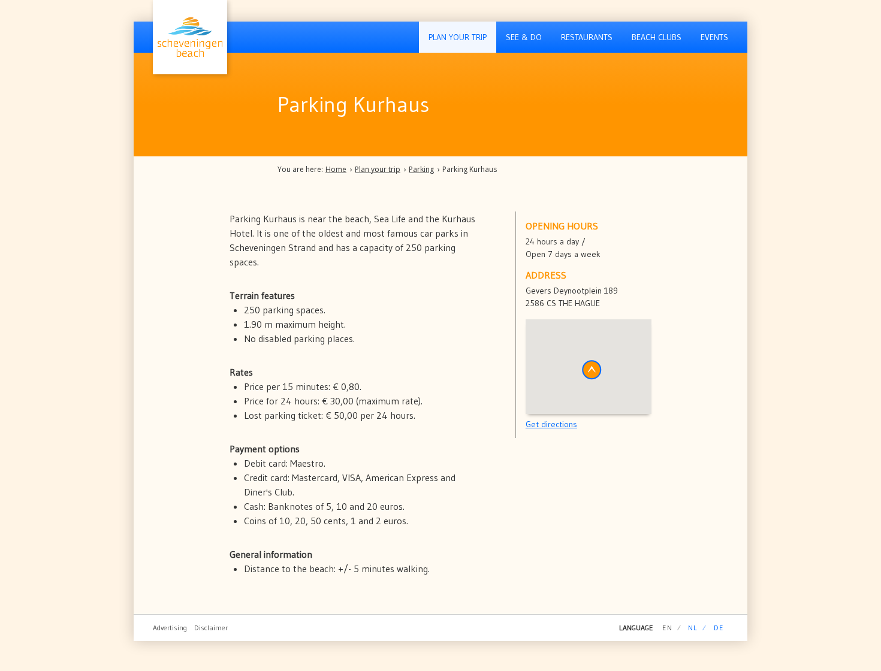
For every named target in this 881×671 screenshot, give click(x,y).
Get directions (551, 424)
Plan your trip (458, 37)
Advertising (170, 627)
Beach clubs (656, 37)
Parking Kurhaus (469, 169)
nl (693, 627)
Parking (421, 169)
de (718, 627)
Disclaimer (211, 627)
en (667, 627)
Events (714, 37)
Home (335, 169)
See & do (524, 37)
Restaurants (587, 37)
